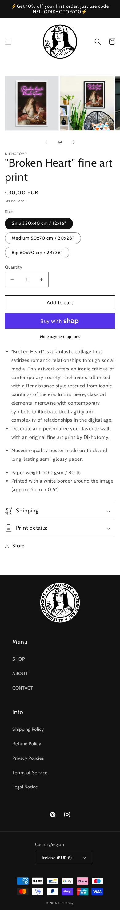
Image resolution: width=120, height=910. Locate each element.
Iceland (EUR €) (57, 857)
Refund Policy (26, 743)
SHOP (18, 659)
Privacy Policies (28, 758)
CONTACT (22, 688)
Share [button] (18, 545)
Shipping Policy (28, 729)
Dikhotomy (66, 902)
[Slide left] (46, 142)
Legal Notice (25, 787)
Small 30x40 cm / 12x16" (39, 223)
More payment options (60, 336)
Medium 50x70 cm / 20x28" (43, 238)
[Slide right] (74, 142)
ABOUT (20, 673)
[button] (8, 41)
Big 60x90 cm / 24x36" (37, 252)
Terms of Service (30, 772)
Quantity (13, 267)
